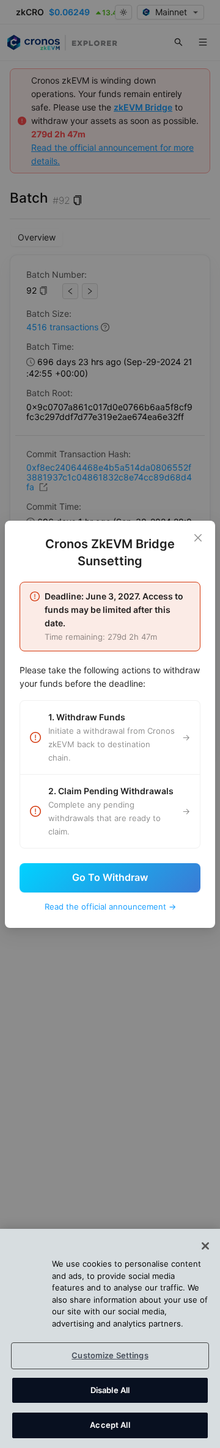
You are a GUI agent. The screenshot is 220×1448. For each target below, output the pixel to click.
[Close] (198, 538)
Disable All (110, 1390)
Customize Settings (110, 1355)
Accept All (110, 1425)
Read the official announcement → (110, 906)
